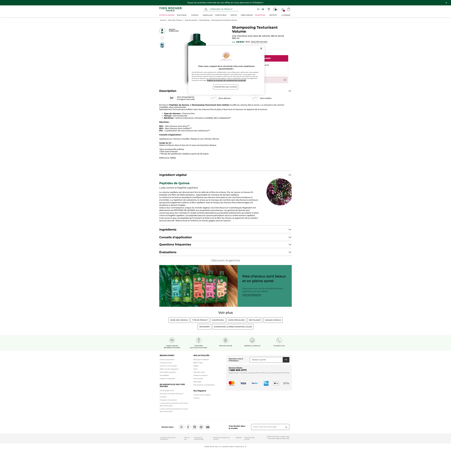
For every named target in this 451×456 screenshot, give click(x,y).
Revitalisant (255, 320)
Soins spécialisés (236, 320)
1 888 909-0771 (238, 370)
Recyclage (197, 382)
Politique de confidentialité (199, 438)
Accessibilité (164, 375)
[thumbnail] (162, 30)
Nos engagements (167, 390)
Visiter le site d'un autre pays (264, 427)
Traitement (204, 327)
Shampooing (204, 20)
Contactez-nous (166, 363)
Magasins (239, 437)
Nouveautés (198, 378)
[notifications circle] (284, 11)
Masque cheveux (273, 320)
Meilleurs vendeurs (200, 375)
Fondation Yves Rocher (168, 400)
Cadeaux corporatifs (167, 378)
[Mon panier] (288, 9)
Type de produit (191, 20)
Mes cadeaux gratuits (168, 372)
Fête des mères (199, 372)
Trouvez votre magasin (202, 395)
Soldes (195, 366)
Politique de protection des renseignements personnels (226, 80)
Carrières (163, 397)
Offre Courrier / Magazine (169, 369)
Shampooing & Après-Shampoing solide (233, 327)
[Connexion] (282, 9)
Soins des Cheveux (175, 20)
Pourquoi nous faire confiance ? (172, 394)
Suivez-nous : (167, 427)
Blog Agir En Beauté (201, 359)
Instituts (196, 398)
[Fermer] (261, 48)
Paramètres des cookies (249, 438)
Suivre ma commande (168, 366)
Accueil (163, 20)
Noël (195, 369)
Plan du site (186, 438)
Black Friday (198, 363)
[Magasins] (269, 9)
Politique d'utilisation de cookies (221, 438)
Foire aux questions (167, 359)
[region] (226, 70)
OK (286, 360)
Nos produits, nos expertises (203, 385)
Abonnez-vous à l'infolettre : (236, 360)
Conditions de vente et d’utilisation (168, 438)
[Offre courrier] (276, 9)
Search (206, 9)
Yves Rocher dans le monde (237, 427)
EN (258, 9)
